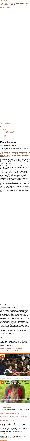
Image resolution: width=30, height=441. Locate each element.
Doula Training (6, 134)
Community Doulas (8, 132)
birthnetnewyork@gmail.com (7, 420)
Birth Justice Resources (8, 131)
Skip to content (3, 0)
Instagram (8, 407)
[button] (3, 440)
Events (4, 135)
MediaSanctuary (3, 378)
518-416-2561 (19, 419)
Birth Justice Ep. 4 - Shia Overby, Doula (13, 404)
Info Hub (5, 136)
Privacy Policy (11, 437)
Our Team (5, 130)
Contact (5, 138)
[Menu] (0, 127)
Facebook (2, 407)
